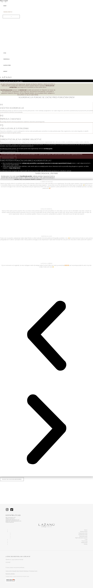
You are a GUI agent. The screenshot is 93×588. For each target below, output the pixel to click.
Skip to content (4, 0)
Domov (85, 530)
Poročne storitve (83, 531)
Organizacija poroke (82, 533)
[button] (46, 336)
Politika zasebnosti (10, 522)
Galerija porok (84, 542)
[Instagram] (7, 510)
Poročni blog (84, 541)
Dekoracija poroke (83, 536)
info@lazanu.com (12, 517)
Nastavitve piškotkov (10, 573)
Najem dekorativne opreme (81, 537)
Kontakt (85, 544)
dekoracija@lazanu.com (16, 521)
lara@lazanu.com (15, 519)
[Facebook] (11, 510)
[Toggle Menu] (11, 16)
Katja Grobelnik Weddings (22, 571)
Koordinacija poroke (83, 534)
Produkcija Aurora (33, 571)
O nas (86, 539)
